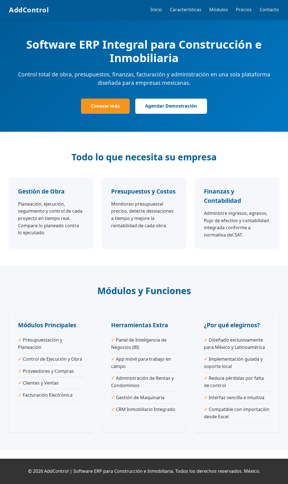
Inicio (156, 9)
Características (185, 9)
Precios (244, 9)
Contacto (269, 9)
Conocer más (105, 106)
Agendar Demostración (171, 106)
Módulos (218, 9)
